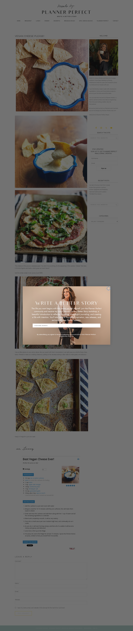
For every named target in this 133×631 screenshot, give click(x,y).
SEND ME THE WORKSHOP (66, 330)
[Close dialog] (108, 288)
